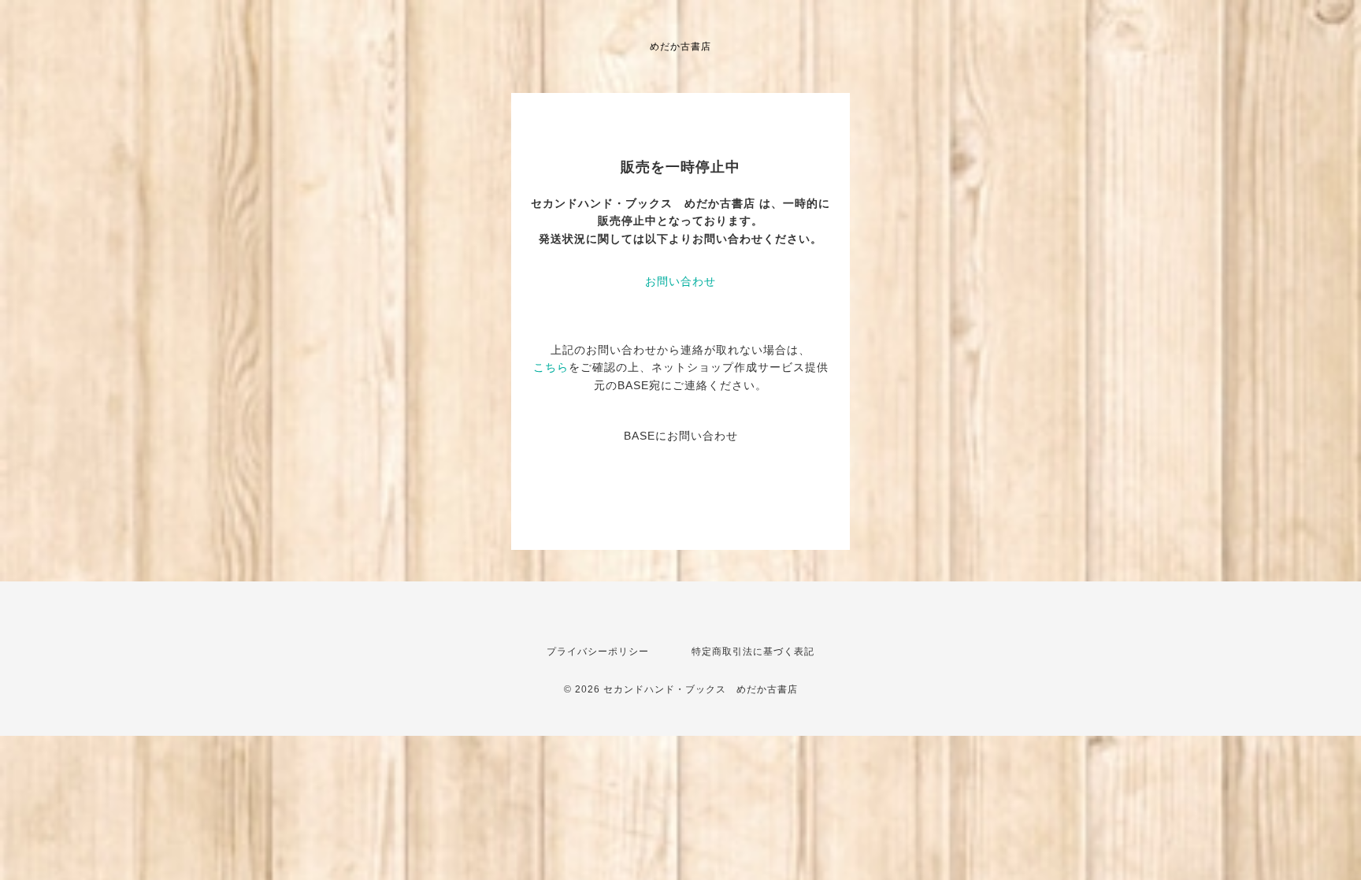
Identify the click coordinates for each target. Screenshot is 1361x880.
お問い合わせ (680, 281)
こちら (551, 367)
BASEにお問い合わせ (681, 435)
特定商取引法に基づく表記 (753, 651)
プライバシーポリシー (598, 651)
